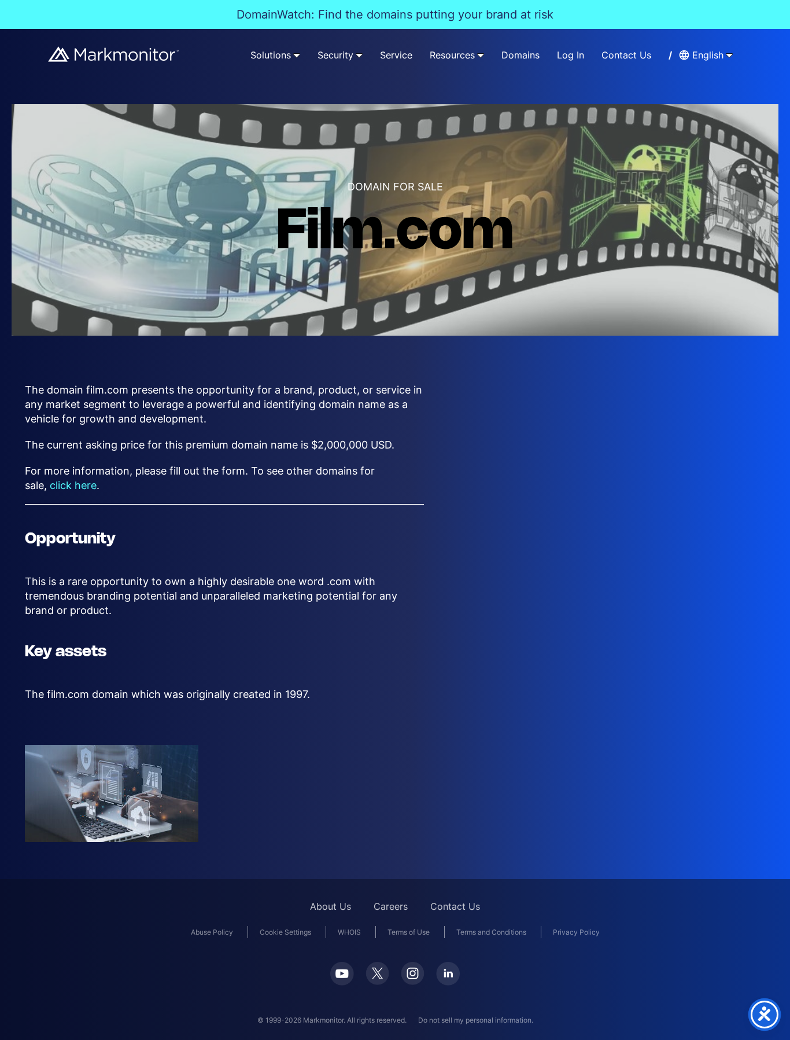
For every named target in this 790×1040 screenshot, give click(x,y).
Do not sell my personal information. (475, 1020)
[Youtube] (342, 974)
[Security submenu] (359, 55)
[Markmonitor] (114, 54)
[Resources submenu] (480, 55)
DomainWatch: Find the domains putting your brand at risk (395, 14)
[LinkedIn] (448, 974)
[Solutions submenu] (296, 55)
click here (73, 485)
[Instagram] (412, 973)
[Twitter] (377, 973)
